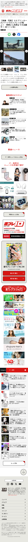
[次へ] (26, 51)
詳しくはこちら (9, 6)
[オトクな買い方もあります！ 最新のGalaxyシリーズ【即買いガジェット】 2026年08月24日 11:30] (7, 174)
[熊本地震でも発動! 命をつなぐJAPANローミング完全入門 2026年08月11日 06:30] (7, 189)
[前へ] (1, 51)
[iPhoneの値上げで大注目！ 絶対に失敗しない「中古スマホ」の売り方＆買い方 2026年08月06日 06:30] (7, 203)
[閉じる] (26, 4)
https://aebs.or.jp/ (12, 495)
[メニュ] (25, 11)
